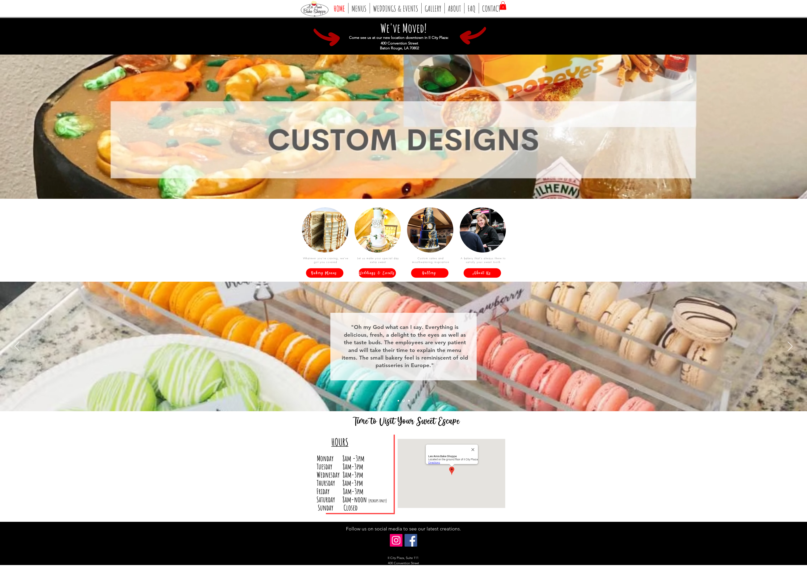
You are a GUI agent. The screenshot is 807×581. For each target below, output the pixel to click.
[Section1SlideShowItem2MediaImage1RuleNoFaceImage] (403, 401)
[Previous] (17, 347)
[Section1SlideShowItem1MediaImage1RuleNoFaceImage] (398, 401)
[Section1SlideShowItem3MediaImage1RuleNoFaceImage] (409, 401)
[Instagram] (396, 540)
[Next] (790, 347)
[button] (502, 5)
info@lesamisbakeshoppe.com (417, 574)
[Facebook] (411, 540)
